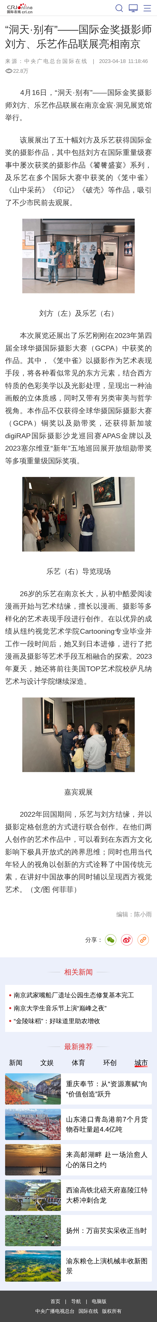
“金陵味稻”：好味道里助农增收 (57, 1021)
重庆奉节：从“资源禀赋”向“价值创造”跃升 (107, 1089)
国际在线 (20, 8)
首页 (55, 1301)
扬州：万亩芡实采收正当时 (106, 1230)
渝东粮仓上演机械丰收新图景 (107, 1266)
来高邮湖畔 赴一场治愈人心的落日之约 (107, 1160)
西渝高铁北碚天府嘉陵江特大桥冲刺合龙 (107, 1195)
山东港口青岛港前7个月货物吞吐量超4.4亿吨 (107, 1124)
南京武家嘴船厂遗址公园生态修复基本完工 (74, 995)
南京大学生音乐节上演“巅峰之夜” (60, 1008)
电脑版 (99, 1301)
